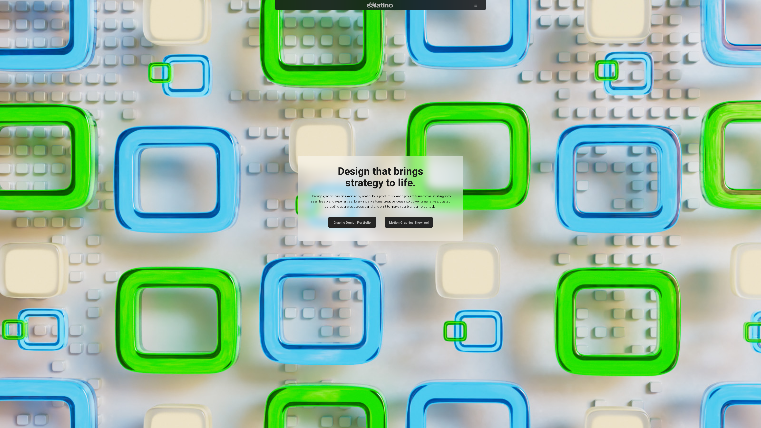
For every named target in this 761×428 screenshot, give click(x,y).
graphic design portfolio (352, 223)
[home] (380, 4)
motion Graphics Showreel (409, 223)
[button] (476, 5)
